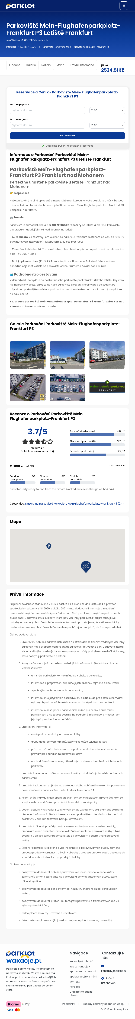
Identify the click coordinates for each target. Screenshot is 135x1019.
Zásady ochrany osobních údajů (103, 1004)
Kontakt (75, 981)
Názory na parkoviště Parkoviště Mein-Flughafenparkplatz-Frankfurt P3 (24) (74, 503)
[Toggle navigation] (124, 5)
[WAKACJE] (23, 960)
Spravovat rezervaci (83, 971)
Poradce (75, 987)
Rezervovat (67, 135)
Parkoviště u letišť (81, 961)
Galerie (31, 65)
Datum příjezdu (19, 104)
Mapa (60, 65)
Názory (46, 65)
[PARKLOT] (20, 953)
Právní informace (82, 65)
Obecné (14, 65)
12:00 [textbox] (94, 110)
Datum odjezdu (19, 119)
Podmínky (68, 1004)
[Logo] (20, 6)
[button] (86, 567)
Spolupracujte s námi (83, 976)
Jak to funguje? (80, 966)
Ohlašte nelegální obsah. (81, 993)
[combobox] (107, 110)
